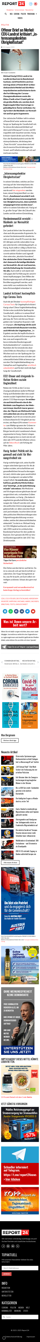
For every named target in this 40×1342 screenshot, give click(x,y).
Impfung (13, 601)
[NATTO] (20, 1094)
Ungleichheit (21, 604)
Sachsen (35, 601)
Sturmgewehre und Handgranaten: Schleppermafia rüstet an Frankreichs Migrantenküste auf (27, 822)
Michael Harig (23, 601)
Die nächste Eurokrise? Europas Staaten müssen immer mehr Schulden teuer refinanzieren (26, 833)
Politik (23, 14)
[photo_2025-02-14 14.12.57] (17, 1054)
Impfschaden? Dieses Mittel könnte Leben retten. (19, 1060)
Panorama (31, 14)
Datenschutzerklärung (13, 1336)
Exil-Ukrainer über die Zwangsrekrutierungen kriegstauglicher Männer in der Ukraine (27, 780)
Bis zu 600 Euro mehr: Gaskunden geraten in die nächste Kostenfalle (27, 790)
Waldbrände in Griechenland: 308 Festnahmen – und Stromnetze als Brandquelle (27, 843)
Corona (16, 14)
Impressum (31, 1336)
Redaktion (10, 10)
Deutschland (22, 598)
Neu (11, 14)
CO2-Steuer (10, 598)
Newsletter (29, 10)
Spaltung (5, 604)
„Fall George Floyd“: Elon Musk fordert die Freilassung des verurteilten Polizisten (27, 769)
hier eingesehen (18, 190)
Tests (12, 604)
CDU (3, 598)
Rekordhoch (14, 442)
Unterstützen (19, 10)
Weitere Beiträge (9, 740)
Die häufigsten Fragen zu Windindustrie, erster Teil (27, 800)
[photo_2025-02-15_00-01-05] (20, 983)
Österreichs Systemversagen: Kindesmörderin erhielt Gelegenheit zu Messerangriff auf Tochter (27, 759)
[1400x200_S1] (20, 161)
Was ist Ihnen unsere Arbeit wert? (20, 623)
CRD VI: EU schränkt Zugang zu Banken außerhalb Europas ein (26, 852)
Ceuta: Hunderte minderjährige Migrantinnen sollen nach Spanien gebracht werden (27, 812)
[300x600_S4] (17, 934)
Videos (20, 18)
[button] (5, 13)
